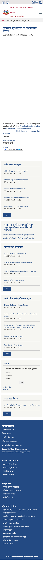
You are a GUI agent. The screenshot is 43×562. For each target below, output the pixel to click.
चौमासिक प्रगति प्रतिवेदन (12, 490)
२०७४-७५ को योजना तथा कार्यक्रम (14, 280)
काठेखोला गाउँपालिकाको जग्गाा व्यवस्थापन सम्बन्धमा (18, 262)
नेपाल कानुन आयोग (9, 533)
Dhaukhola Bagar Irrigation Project (16, 305)
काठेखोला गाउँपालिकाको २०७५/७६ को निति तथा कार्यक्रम (20, 271)
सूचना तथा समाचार (9, 140)
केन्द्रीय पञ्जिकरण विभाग (11, 523)
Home (3, 21)
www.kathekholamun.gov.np (12, 445)
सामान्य (10, 375)
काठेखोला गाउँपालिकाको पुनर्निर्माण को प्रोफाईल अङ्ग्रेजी (18, 238)
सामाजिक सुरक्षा (8, 471)
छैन (9, 378)
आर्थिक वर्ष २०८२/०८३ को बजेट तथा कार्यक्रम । (17, 197)
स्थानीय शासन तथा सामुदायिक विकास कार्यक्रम (19, 516)
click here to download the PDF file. (19, 128)
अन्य (7, 215)
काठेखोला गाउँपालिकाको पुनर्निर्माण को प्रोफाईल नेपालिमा (18, 235)
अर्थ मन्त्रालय (7, 530)
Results (5, 389)
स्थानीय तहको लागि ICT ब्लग (13, 520)
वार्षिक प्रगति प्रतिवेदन (11, 487)
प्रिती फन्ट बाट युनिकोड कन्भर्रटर (14, 537)
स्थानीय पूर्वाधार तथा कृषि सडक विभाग (16, 527)
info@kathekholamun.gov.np (17, 449)
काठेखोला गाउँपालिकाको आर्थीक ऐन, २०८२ (15, 189)
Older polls (7, 387)
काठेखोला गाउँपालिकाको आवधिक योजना (15, 254)
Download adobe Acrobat (30, 126)
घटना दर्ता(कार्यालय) (10, 464)
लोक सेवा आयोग (8, 544)
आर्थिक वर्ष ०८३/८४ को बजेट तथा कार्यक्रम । (17, 171)
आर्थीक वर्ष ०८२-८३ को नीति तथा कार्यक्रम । (16, 206)
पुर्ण (9, 372)
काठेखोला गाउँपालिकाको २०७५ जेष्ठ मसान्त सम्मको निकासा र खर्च (22, 405)
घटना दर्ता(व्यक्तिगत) (10, 468)
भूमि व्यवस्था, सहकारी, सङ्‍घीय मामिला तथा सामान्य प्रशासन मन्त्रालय (20, 511)
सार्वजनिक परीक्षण (9, 497)
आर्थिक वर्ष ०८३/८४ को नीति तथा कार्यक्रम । (16, 180)
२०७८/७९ (6, 147)
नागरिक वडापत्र (8, 474)
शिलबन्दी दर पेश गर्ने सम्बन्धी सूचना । (14, 336)
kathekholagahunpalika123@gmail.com (16, 452)
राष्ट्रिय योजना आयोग (10, 540)
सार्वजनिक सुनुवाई (9, 494)
